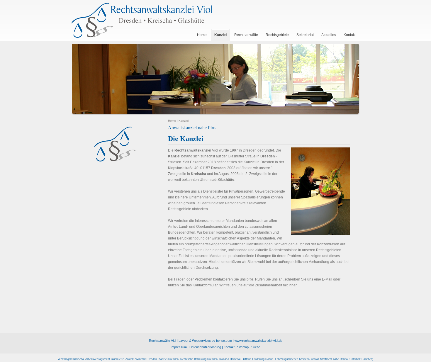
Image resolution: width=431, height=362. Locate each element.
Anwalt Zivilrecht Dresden (141, 359)
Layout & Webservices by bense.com (205, 340)
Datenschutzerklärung (205, 347)
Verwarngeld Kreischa (71, 359)
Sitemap (243, 347)
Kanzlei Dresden (169, 359)
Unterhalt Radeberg (361, 359)
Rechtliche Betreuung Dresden (199, 359)
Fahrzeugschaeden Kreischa (292, 359)
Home (172, 120)
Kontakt (229, 347)
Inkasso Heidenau (230, 359)
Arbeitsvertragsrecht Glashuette (104, 359)
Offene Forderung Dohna (258, 359)
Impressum (179, 347)
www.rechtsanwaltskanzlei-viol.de (258, 340)
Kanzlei (184, 120)
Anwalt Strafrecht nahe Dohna (329, 359)
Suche (255, 347)
